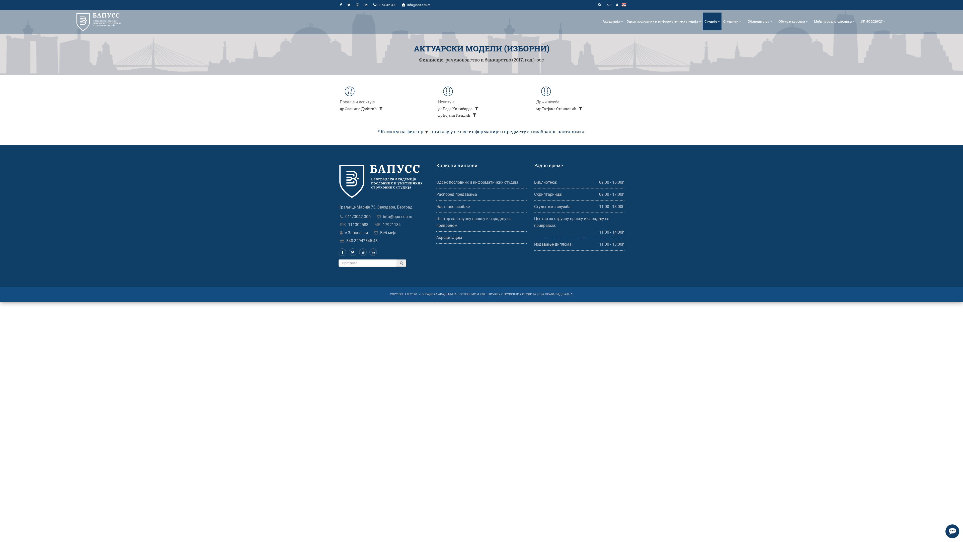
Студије (710, 21)
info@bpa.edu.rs (397, 216)
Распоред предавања (456, 194)
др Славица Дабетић (358, 108)
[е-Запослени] (617, 5)
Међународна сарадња (833, 21)
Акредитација (449, 237)
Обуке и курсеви (791, 21)
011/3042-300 (358, 216)
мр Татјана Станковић (556, 108)
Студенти (731, 21)
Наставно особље (453, 206)
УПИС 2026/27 (871, 21)
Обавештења (758, 21)
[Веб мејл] (608, 5)
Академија (611, 21)
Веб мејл (388, 232)
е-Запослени (356, 232)
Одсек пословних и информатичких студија (662, 21)
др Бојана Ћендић (454, 115)
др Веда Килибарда (455, 108)
